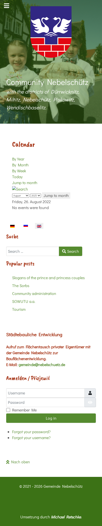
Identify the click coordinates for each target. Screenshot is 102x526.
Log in (51, 418)
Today (17, 176)
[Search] (20, 188)
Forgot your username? (31, 437)
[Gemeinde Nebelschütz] (51, 32)
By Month (20, 164)
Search (72, 251)
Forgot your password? (31, 431)
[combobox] (32, 251)
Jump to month (24, 182)
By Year (18, 158)
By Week (19, 170)
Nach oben (19, 461)
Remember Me (24, 409)
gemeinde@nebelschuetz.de (42, 364)
